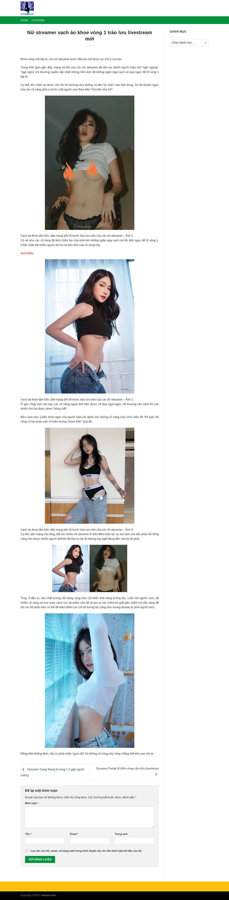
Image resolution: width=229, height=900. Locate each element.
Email (74, 834)
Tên (28, 834)
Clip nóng (38, 20)
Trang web (121, 834)
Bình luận (31, 803)
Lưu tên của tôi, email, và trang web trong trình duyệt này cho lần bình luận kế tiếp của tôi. (86, 850)
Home (24, 20)
